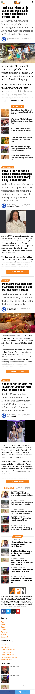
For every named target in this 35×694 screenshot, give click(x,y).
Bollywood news (6, 660)
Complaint (4, 637)
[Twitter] (8, 611)
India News (5, 645)
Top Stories (5, 647)
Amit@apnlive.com (14, 206)
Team (3, 625)
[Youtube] (18, 611)
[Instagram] (13, 611)
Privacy (3, 634)
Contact (3, 629)
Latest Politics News (8, 650)
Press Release (6, 652)
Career (3, 627)
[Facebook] (3, 611)
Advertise (4, 632)
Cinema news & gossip (9, 657)
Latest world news (7, 655)
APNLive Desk (13, 309)
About (3, 622)
